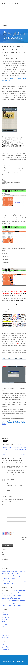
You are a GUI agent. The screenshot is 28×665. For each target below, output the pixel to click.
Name (4, 520)
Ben (3, 600)
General (4, 633)
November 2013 (6, 617)
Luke (16, 58)
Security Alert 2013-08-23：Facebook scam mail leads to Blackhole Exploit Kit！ (7, 451)
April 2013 (4, 626)
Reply (19, 467)
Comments (6, 647)
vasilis (3, 603)
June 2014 (4, 612)
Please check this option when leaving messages (4, 554)
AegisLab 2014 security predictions (10, 580)
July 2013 (4, 623)
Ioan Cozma (5, 597)
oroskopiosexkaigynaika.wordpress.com (17, 466)
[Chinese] (4, 25)
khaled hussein (5, 593)
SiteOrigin (23, 661)
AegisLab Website (13, 3)
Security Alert (17, 444)
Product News (5, 635)
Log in (3, 644)
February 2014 (5, 614)
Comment (4, 505)
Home (3, 3)
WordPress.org (5, 649)
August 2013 (5, 621)
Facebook (4, 10)
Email (4, 524)
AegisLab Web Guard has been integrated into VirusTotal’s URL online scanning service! (20, 451)
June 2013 (4, 624)
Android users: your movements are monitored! (13, 571)
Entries (5, 646)
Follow (6, 438)
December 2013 (6, 616)
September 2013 (6, 619)
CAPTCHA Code (23, 538)
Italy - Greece (10, 479)
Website (4, 528)
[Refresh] (13, 532)
